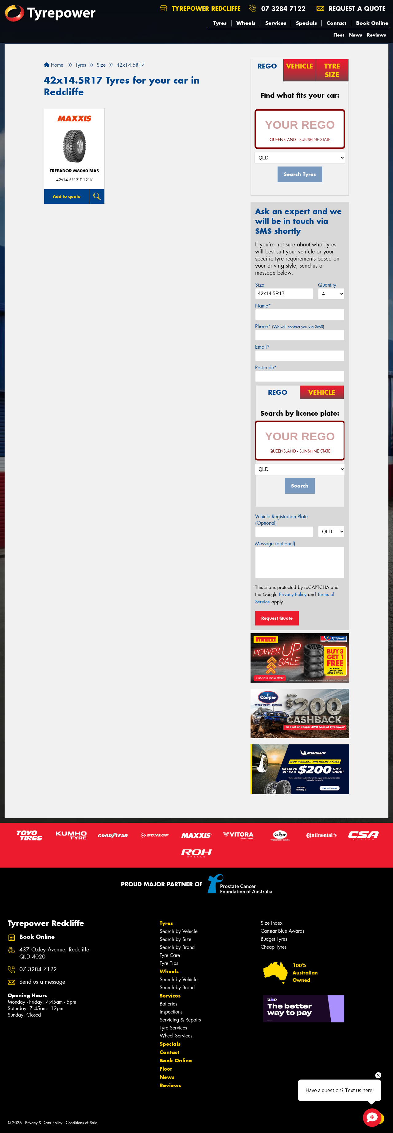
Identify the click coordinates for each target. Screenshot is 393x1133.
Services (275, 23)
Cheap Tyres (273, 947)
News (355, 35)
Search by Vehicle (178, 931)
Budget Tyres (274, 939)
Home (56, 65)
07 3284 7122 (283, 8)
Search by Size (175, 939)
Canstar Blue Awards (282, 931)
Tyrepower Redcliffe (205, 8)
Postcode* (266, 367)
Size (259, 285)
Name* (263, 306)
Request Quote (277, 618)
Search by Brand (177, 947)
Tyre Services (173, 1028)
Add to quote (66, 196)
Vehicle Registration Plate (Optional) (281, 519)
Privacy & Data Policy (43, 1122)
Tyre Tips (169, 963)
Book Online (372, 23)
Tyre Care (170, 955)
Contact (336, 23)
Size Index (271, 923)
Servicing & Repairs (180, 1020)
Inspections (171, 1012)
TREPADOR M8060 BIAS (74, 171)
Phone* (289, 326)
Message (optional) (275, 543)
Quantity (327, 285)
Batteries (168, 1004)
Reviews (376, 35)
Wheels (245, 23)
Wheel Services (176, 1036)
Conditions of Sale (81, 1122)
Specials (306, 23)
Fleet (338, 35)
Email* (262, 347)
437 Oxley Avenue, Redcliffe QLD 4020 (54, 953)
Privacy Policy (292, 594)
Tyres (220, 23)
